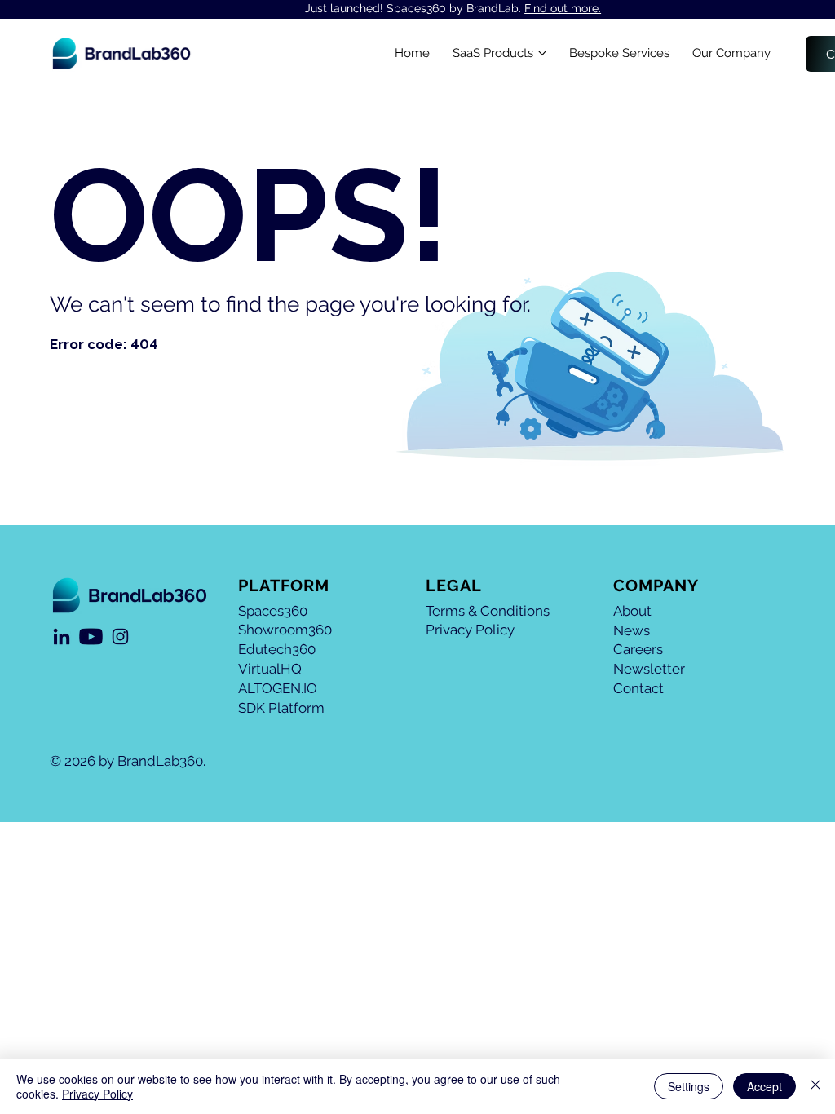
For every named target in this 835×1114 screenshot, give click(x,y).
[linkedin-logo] (61, 636)
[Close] (815, 1086)
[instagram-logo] (120, 636)
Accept (764, 1086)
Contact (638, 688)
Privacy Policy (470, 629)
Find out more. (562, 8)
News (631, 630)
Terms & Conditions (488, 611)
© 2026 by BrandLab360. (127, 761)
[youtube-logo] (91, 636)
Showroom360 (285, 629)
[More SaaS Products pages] (542, 53)
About (632, 611)
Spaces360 (272, 611)
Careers (638, 649)
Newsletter (649, 669)
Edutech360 (277, 649)
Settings (688, 1086)
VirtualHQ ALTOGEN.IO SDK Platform (281, 688)
